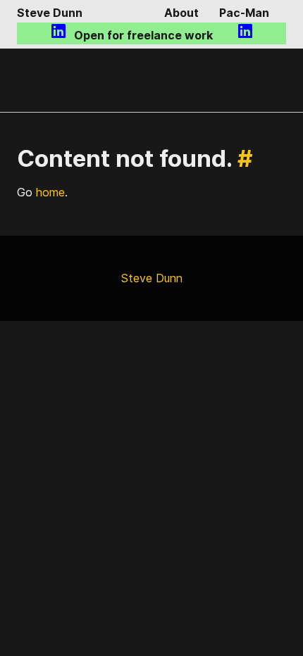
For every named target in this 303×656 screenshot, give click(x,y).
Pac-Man (244, 13)
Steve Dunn (49, 13)
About (181, 13)
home (50, 192)
